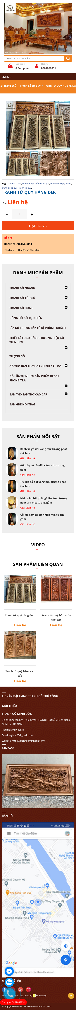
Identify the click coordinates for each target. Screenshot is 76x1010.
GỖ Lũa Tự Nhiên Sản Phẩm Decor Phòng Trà (34, 378)
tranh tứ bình (14, 183)
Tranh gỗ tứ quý (30, 85)
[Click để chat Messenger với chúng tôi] (9, 971)
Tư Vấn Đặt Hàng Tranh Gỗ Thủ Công (30, 696)
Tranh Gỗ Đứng (21, 308)
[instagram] (29, 989)
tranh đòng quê (10, 187)
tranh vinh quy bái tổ (60, 183)
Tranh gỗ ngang (22, 288)
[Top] (71, 996)
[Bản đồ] (38, 780)
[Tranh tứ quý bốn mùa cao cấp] (56, 592)
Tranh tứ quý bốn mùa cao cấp (56, 617)
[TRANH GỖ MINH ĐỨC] (38, 28)
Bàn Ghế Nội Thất (22, 404)
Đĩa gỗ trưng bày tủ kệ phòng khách (37, 328)
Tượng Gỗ (17, 356)
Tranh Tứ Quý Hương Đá (60, 85)
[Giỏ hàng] (9, 66)
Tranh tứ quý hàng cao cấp (20, 673)
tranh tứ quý (25, 187)
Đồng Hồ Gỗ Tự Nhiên (25, 318)
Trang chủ (10, 85)
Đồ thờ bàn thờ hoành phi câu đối (35, 366)
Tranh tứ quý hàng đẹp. (20, 615)
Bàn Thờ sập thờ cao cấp (28, 394)
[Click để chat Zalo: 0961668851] (9, 982)
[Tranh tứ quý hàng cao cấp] (20, 648)
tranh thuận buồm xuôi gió (35, 183)
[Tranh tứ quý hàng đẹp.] (38, 125)
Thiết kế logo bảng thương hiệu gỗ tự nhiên (36, 340)
